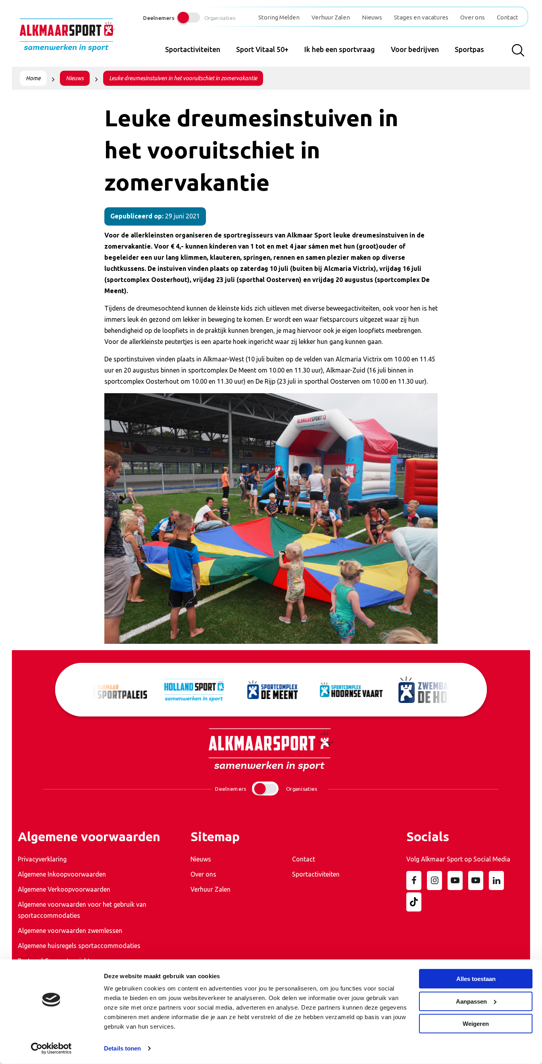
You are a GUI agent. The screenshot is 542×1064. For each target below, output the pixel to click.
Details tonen (122, 1048)
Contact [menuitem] (507, 17)
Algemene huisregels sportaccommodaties (79, 945)
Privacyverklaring (42, 859)
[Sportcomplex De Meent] (271, 689)
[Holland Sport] (193, 690)
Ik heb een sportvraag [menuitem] (339, 49)
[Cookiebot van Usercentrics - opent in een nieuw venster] (51, 1048)
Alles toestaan (476, 978)
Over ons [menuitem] (472, 17)
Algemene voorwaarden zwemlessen (70, 930)
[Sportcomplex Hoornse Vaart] (350, 689)
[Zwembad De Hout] (428, 689)
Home (33, 78)
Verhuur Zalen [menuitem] (330, 17)
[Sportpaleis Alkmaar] (114, 690)
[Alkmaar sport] (67, 38)
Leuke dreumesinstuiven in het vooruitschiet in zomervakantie (183, 78)
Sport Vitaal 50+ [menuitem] (262, 49)
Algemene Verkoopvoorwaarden (64, 889)
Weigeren (476, 1023)
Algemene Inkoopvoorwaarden (62, 874)
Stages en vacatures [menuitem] (421, 17)
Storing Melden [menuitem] (279, 17)
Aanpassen (471, 1001)
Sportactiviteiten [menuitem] (192, 49)
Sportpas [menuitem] (469, 49)
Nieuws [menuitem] (372, 17)
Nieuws (75, 78)
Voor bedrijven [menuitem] (415, 49)
